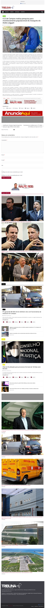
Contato (23, 11)
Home (4, 98)
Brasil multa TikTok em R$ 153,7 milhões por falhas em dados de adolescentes (24, 388)
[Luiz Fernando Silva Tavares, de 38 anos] (5, 328)
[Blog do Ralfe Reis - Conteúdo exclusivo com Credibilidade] (22, 99)
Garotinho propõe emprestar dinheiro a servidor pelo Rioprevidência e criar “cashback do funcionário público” (21, 252)
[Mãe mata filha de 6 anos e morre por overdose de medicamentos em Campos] (22, 459)
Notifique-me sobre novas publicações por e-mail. (12, 175)
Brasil (4, 364)
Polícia (4, 309)
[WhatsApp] (24, 3)
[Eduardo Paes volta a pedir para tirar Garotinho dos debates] (22, 196)
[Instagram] (22, 3)
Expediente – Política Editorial (39, 606)
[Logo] (11, 584)
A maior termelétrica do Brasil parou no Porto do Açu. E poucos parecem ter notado (17, 572)
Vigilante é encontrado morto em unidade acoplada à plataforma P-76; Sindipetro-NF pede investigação (25, 328)
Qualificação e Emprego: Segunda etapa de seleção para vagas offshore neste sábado (12, 126)
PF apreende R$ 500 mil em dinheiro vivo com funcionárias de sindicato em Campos (22, 312)
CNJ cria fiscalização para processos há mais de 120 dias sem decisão (22, 367)
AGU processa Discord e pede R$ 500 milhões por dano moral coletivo (22, 383)
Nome (3, 154)
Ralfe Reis (9, 315)
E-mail (3, 160)
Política (6, 11)
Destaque (17, 11)
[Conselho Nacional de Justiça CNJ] (22, 352)
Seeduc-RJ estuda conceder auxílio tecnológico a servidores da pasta (14, 545)
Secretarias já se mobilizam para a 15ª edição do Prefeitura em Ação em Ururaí (32, 126)
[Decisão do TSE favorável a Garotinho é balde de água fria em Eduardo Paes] (22, 223)
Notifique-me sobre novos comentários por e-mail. (12, 172)
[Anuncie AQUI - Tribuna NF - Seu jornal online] (22, 111)
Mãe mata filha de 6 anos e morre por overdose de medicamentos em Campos (16, 485)
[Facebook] (21, 3)
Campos (11, 11)
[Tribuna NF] (8, 7)
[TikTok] (5, 389)
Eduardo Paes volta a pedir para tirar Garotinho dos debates (13, 195)
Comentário (4, 140)
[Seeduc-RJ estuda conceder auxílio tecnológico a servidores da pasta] (22, 522)
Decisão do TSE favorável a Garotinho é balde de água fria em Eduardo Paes (16, 221)
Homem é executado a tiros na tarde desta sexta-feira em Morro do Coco (23, 333)
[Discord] (5, 383)
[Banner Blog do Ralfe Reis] (22, 186)
